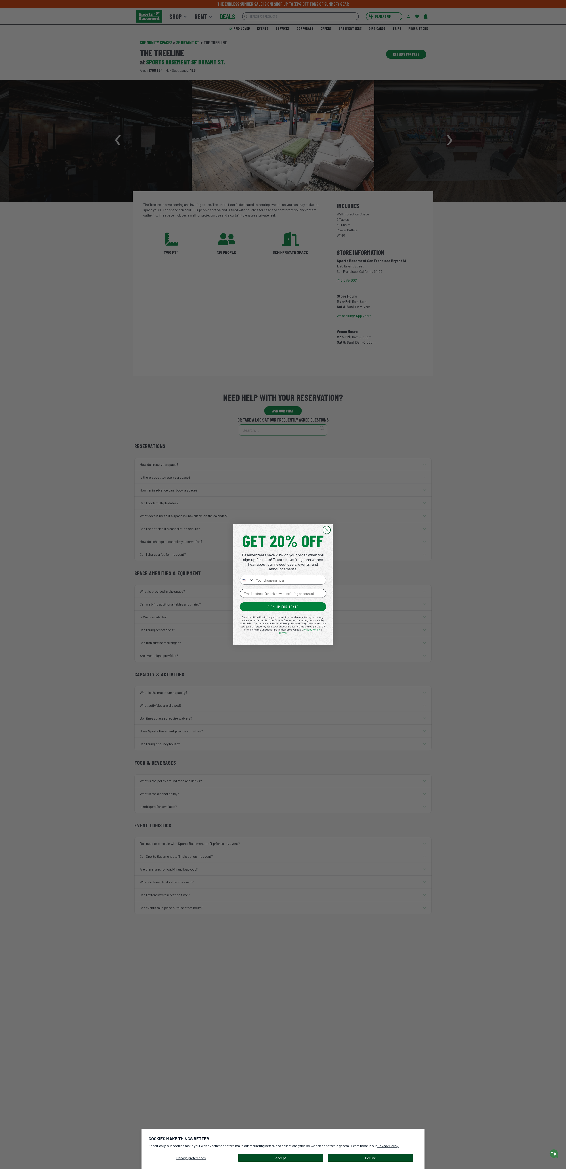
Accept (280, 1158)
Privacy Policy (311, 629)
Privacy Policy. (388, 1146)
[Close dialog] (327, 530)
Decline (370, 1158)
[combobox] (247, 580)
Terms (283, 632)
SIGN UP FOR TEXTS (283, 606)
